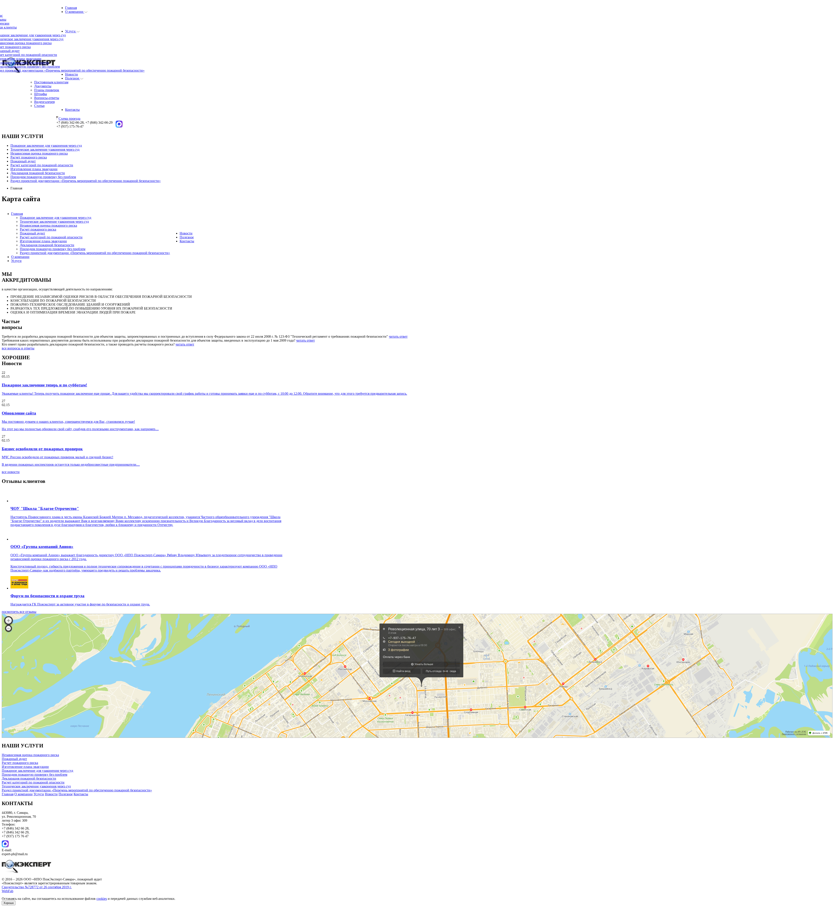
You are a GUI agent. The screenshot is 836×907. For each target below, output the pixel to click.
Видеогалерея (44, 102)
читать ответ (398, 336)
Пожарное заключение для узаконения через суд (46, 145)
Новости (71, 74)
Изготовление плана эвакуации (33, 169)
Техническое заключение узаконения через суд (44, 149)
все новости (11, 472)
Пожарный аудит (23, 161)
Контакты (72, 109)
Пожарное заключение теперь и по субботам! (44, 385)
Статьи (39, 106)
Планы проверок (46, 90)
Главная (71, 8)
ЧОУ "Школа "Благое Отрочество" (44, 508)
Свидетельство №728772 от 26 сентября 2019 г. (37, 887)
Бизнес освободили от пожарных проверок (42, 449)
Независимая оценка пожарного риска (39, 153)
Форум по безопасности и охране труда (47, 595)
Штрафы (40, 94)
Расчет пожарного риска (28, 157)
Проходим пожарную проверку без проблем (43, 177)
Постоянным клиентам (51, 82)
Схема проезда (69, 118)
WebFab (7, 891)
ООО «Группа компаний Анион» (41, 546)
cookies (101, 898)
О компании (74, 11)
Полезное (72, 78)
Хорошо (8, 903)
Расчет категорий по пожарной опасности (41, 165)
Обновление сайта (19, 413)
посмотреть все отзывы (19, 612)
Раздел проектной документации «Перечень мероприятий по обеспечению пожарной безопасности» (85, 181)
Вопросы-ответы (46, 98)
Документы (42, 86)
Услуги (70, 31)
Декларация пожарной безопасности (37, 173)
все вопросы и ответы (18, 348)
